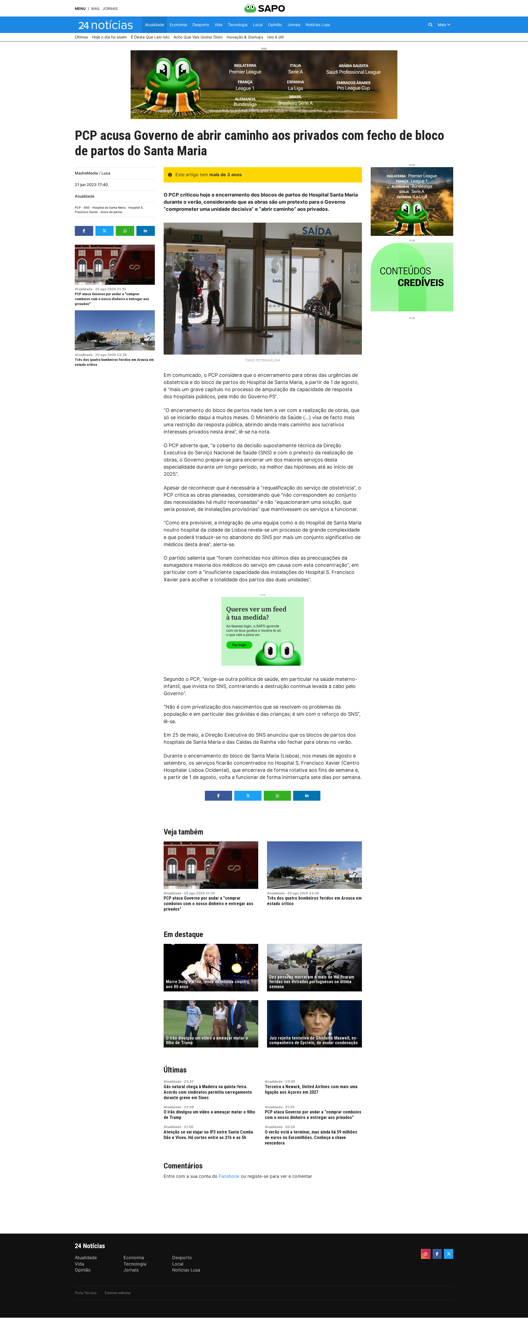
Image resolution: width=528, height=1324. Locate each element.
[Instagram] (425, 1254)
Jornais (110, 8)
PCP (78, 207)
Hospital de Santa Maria (109, 207)
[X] (448, 1254)
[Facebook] (437, 1254)
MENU (80, 8)
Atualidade (84, 196)
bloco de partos (111, 212)
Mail (95, 8)
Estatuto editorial (118, 1293)
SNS (87, 207)
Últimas (175, 1069)
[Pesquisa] (430, 24)
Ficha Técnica (86, 1293)
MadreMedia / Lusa (92, 173)
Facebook (229, 1176)
